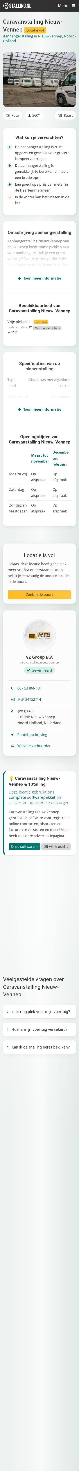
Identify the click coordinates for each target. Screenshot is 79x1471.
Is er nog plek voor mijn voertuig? (40, 1011)
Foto (15, 115)
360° (36, 115)
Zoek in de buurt (39, 594)
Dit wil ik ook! (54, 846)
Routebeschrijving (32, 734)
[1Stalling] (17, 6)
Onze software (23, 846)
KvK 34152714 (29, 699)
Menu (64, 5)
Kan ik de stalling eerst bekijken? (40, 1047)
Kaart (68, 115)
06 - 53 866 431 (29, 688)
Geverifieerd (42, 670)
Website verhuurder (34, 745)
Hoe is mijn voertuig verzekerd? (39, 1029)
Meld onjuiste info (46, 328)
